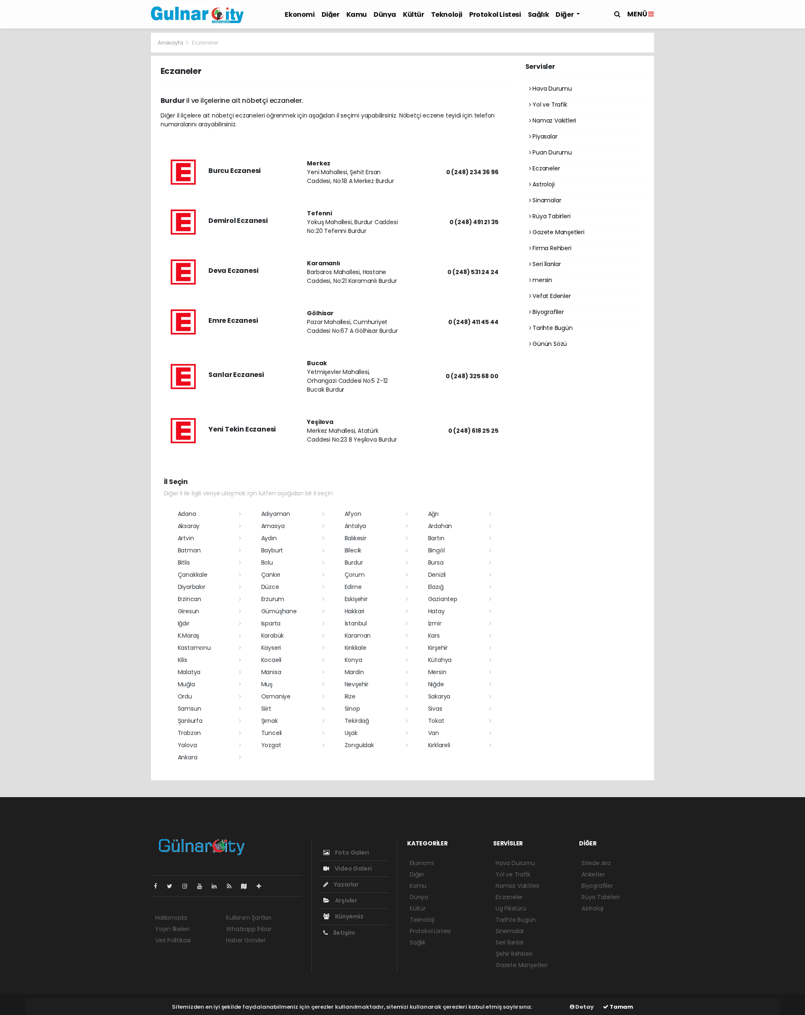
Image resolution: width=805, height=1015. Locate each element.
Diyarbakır (191, 587)
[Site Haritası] (247, 886)
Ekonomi (299, 14)
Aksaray (189, 526)
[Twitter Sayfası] (173, 886)
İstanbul (356, 623)
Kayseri (271, 648)
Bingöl (436, 550)
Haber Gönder (246, 940)
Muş (267, 684)
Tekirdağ (357, 721)
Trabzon (189, 733)
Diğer (331, 14)
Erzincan (189, 599)
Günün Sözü (549, 344)
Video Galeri (352, 868)
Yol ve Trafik (549, 104)
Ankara (187, 757)
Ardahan (440, 526)
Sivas (435, 708)
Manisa (271, 672)
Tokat (436, 721)
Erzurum (273, 599)
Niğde (436, 684)
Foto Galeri (351, 852)
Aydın (269, 538)
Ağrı (433, 514)
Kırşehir (438, 648)
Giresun (189, 611)
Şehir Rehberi (514, 954)
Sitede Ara (596, 863)
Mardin (354, 672)
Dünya (385, 14)
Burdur (354, 562)
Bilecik (353, 550)
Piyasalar (544, 136)
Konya (353, 660)
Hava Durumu (551, 88)
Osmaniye (276, 696)
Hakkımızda (171, 917)
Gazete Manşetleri (557, 232)
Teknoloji (446, 14)
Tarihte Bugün (551, 328)
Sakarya (439, 696)
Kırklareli (439, 745)
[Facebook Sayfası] (159, 886)
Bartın (436, 538)
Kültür (413, 14)
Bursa (436, 562)
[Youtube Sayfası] (203, 886)
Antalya (355, 526)
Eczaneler (545, 168)
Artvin (186, 538)
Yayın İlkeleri (172, 929)
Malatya (189, 672)
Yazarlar (345, 884)
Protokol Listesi (495, 14)
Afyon (353, 514)
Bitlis (184, 562)
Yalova (187, 745)
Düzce (270, 587)
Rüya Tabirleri (550, 216)
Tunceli (271, 733)
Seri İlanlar (546, 264)
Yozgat (271, 745)
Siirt (266, 708)
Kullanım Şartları (248, 917)
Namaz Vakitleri (553, 120)
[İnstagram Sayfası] (188, 886)
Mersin (437, 672)
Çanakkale (193, 574)
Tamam (620, 1007)
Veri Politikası (173, 940)
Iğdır (184, 623)
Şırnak (269, 721)
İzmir (434, 623)
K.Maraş (189, 635)
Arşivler (345, 900)
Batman (189, 550)
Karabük (272, 635)
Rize (350, 696)
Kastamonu (194, 648)
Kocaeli (271, 660)
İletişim (343, 933)
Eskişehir (356, 599)
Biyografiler (547, 312)
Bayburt (272, 550)
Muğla (186, 684)
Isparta (271, 623)
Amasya (273, 526)
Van (433, 733)
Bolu (267, 562)
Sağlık (538, 14)
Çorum (355, 574)
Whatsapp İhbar (248, 929)
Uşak (351, 733)
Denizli (437, 574)
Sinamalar (546, 200)
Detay (584, 1007)
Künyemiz (349, 916)
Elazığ (436, 587)
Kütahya (440, 660)
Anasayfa (171, 43)
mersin (541, 280)
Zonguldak (359, 745)
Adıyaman (275, 514)
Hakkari (355, 611)
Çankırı (270, 574)
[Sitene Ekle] (262, 886)
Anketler (593, 874)
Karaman (358, 635)
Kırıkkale (355, 648)
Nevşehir (357, 684)
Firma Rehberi (551, 248)
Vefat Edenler (551, 296)
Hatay (436, 611)
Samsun (189, 708)
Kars (434, 635)
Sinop (352, 708)
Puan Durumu (551, 152)
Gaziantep (442, 599)
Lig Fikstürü (511, 908)
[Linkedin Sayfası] (217, 886)
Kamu (356, 14)
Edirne (353, 587)
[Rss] (232, 886)
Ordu (185, 696)
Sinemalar (510, 931)
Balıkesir (355, 538)
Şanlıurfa (190, 721)
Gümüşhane (279, 611)
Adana (187, 514)
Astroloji (542, 184)
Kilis (182, 660)
